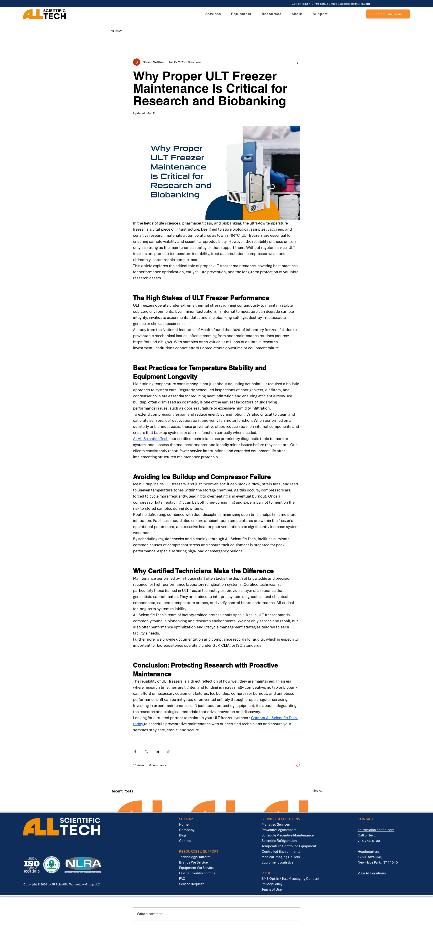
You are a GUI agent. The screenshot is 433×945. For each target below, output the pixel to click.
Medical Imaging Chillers (281, 857)
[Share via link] (168, 751)
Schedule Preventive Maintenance (288, 835)
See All (317, 790)
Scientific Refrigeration (279, 840)
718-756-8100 (317, 4)
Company (186, 830)
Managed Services (276, 824)
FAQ (182, 878)
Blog (182, 835)
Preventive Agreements (279, 830)
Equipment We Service (196, 868)
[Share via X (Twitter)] (146, 751)
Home (184, 824)
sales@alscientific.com (354, 4)
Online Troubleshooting (197, 873)
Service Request (191, 884)
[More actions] (297, 62)
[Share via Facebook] (135, 751)
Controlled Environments (281, 851)
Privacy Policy (272, 884)
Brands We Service (193, 862)
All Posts (116, 31)
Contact (185, 840)
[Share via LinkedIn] (157, 751)
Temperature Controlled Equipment (289, 846)
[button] (241, 14)
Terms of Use (272, 889)
